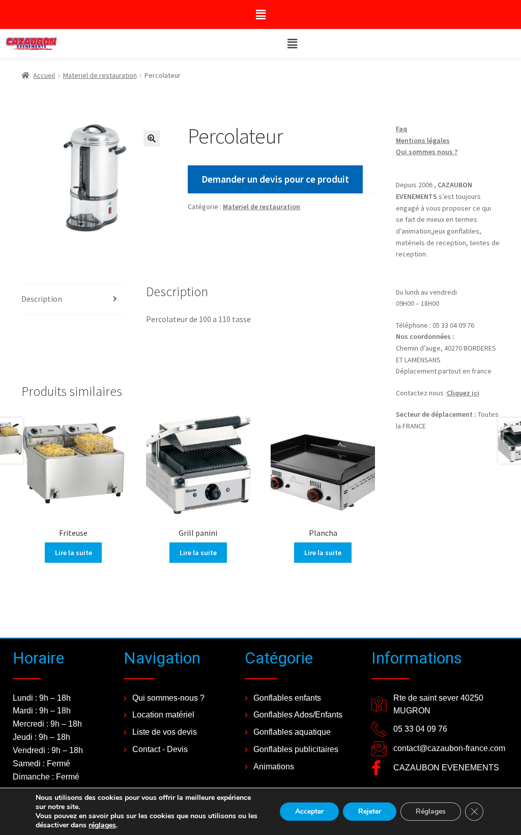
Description (41, 299)
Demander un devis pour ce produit (275, 179)
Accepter (309, 811)
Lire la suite (73, 552)
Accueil (44, 75)
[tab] (73, 299)
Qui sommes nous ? (426, 151)
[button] (260, 14)
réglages (102, 825)
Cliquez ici (463, 392)
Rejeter (369, 811)
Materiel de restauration (100, 75)
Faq (401, 128)
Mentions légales (423, 140)
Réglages (431, 811)
